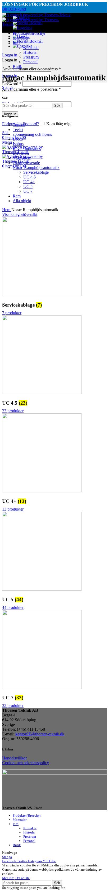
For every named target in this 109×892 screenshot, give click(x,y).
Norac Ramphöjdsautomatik (36, 167)
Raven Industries (27, 148)
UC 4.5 (29, 177)
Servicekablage (36, 172)
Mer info (8, 878)
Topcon (19, 125)
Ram (17, 196)
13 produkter (13, 509)
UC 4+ (29, 182)
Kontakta (31, 47)
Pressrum (31, 57)
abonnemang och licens (32, 134)
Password (11, 83)
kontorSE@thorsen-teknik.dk (39, 734)
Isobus (18, 144)
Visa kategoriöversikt (19, 214)
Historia (30, 52)
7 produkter (11, 313)
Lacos (18, 139)
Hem (6, 209)
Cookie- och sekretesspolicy (25, 762)
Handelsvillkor (14, 758)
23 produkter (13, 411)
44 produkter (13, 607)
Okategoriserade (26, 163)
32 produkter (13, 705)
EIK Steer (21, 153)
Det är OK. (22, 878)
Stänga (7, 87)
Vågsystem (22, 158)
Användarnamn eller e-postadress (31, 69)
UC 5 (28, 186)
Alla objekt (22, 200)
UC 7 (28, 191)
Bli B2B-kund (14, 9)
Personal (30, 62)
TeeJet (18, 129)
